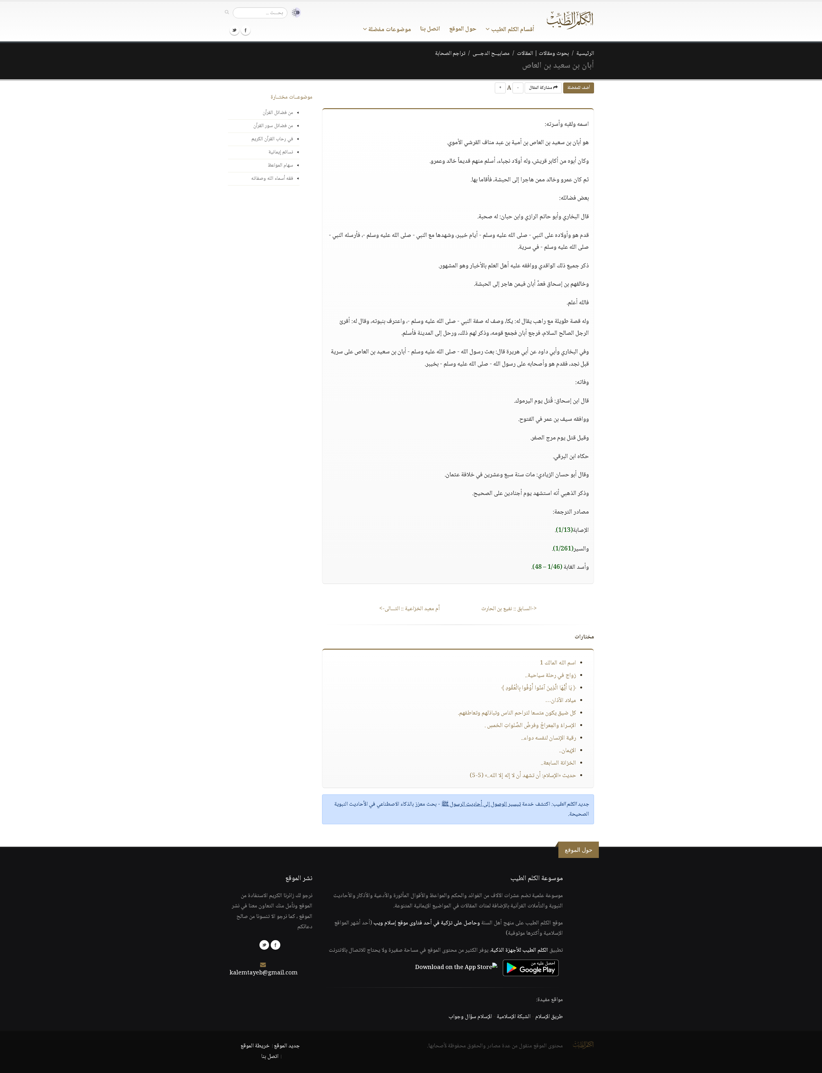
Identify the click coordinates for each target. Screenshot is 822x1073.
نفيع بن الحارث (509, 609)
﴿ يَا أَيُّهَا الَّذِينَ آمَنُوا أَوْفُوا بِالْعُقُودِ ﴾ (538, 688)
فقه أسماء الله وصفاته (272, 178)
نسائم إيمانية (280, 152)
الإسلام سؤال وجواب (470, 1017)
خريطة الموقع (255, 1046)
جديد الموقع (287, 1046)
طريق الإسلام (549, 1017)
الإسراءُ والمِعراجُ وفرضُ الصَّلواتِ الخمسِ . (530, 726)
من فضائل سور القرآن (273, 126)
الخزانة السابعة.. (558, 763)
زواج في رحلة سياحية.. (550, 676)
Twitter (234, 30)
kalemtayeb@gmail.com (264, 973)
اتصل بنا (430, 29)
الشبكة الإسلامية (513, 1017)
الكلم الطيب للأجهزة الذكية (519, 950)
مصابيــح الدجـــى (491, 53)
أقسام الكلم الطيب (512, 29)
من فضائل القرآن (278, 112)
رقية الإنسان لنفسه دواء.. (548, 738)
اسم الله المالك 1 (558, 663)
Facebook (245, 30)
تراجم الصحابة (450, 53)
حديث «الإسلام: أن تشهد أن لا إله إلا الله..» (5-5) (523, 776)
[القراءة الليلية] (294, 12)
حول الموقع (463, 29)
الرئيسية (585, 53)
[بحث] (227, 12)
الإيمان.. (567, 751)
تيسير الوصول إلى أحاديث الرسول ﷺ (481, 804)
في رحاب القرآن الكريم (272, 139)
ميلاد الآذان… (560, 701)
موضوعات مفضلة (389, 29)
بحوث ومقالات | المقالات (543, 53)
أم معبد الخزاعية (409, 609)
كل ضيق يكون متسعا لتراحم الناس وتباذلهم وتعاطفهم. (517, 713)
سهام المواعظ (280, 165)
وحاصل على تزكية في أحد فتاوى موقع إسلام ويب (426, 923)
